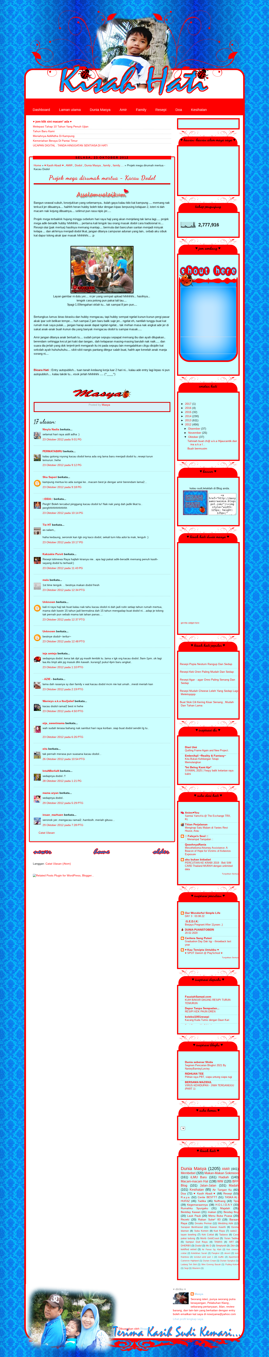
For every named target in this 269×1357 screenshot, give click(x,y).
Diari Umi (191, 747)
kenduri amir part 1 (203, 1257)
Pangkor (215, 1253)
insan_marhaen (53, 814)
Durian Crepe (209, 1260)
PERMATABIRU (52, 451)
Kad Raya (219, 1231)
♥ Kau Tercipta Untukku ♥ (202, 949)
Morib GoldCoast (209, 1238)
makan (212, 1212)
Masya (199, 1294)
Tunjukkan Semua (230, 874)
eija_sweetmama (54, 723)
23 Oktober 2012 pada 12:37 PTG (64, 619)
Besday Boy (231, 1212)
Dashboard (41, 110)
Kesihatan (199, 110)
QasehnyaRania (195, 844)
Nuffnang (219, 1201)
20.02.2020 (191, 932)
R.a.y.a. (185, 1197)
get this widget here (190, 623)
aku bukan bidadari (198, 859)
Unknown (49, 602)
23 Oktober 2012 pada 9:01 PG (62, 439)
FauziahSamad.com (198, 996)
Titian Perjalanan (196, 824)
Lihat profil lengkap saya (188, 1319)
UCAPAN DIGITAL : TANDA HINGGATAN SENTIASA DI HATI (70, 145)
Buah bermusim (197, 448)
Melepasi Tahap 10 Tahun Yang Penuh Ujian (60, 126)
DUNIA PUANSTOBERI (199, 929)
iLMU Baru (198, 1177)
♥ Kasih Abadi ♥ (54, 165)
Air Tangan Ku (222, 1189)
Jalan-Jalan (208, 1185)
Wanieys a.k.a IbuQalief (58, 701)
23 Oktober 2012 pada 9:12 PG (62, 465)
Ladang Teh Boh (189, 1264)
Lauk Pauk (194, 1215)
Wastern (196, 1268)
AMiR (69, 165)
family (106, 165)
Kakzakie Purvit (53, 554)
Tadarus (223, 1234)
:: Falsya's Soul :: (196, 836)
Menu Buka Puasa (220, 1215)
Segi (186, 1268)
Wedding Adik (225, 1223)
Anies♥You (192, 812)
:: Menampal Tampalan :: (199, 839)
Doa (178, 110)
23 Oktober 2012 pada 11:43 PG (63, 568)
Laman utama (70, 110)
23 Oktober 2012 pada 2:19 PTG (63, 689)
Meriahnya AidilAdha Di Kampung (53, 136)
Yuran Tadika (231, 1238)
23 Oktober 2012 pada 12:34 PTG (64, 590)
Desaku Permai (203, 1223)
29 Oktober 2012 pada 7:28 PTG (63, 825)
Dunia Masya (100, 110)
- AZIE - (47, 679)
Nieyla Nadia (51, 429)
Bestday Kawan (190, 1212)
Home (37, 165)
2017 (188, 403)
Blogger (145, 1328)
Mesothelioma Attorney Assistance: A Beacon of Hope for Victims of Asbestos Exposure (208, 851)
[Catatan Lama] (161, 856)
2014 (188, 416)
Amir (123, 110)
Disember (194, 428)
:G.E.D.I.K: (192, 921)
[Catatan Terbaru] (43, 856)
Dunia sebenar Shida (199, 1062)
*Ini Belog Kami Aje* (198, 767)
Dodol (78, 165)
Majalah (225, 1208)
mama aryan (51, 793)
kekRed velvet (189, 1249)
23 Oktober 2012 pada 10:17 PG (63, 542)
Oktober (193, 436)
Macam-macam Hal (194, 1181)
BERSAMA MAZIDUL (198, 1082)
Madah (233, 1185)
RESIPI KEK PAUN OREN (200, 1011)
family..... (118, 165)
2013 (188, 420)
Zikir (232, 1245)
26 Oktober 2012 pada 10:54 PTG (64, 759)
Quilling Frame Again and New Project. (207, 750)
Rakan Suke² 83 (209, 1219)
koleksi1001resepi (197, 1016)
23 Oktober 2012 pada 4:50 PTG (63, 711)
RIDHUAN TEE (194, 1073)
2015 (188, 412)
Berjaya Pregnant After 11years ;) (204, 924)
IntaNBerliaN (51, 770)
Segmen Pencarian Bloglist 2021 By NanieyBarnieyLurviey (205, 1067)
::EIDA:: (48, 499)
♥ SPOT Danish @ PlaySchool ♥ (204, 952)
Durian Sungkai (227, 1260)
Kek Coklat (208, 1234)
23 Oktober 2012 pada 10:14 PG (63, 513)
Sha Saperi (50, 477)
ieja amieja (50, 653)
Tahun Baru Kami (44, 131)
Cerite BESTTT (207, 1197)
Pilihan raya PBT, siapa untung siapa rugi (208, 1076)
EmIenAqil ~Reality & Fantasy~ (205, 755)
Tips (235, 1201)
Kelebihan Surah (199, 1253)
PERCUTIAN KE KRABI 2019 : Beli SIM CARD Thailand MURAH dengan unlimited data (209, 866)
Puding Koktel (231, 1264)
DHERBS (186, 1245)
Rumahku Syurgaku (194, 1208)
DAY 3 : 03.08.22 (194, 916)
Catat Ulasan (47, 832)
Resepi (160, 110)
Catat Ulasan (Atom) (58, 863)
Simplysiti (221, 1245)
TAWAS (218, 1242)
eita (45, 748)
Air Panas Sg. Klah (211, 1249)
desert (227, 1253)
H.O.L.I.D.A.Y (223, 1204)
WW (220, 1181)
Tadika (202, 1201)
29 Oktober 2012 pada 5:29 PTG (63, 803)
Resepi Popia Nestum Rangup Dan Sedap (206, 664)
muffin (221, 1257)
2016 (188, 407)
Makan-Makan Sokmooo (221, 1173)
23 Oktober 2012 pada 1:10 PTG (63, 667)
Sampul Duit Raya (197, 1242)
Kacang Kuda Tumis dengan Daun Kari (207, 1019)
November (195, 432)
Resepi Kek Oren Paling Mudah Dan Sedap (207, 671)
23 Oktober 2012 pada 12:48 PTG (64, 641)
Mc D (208, 1245)
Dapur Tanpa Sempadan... (202, 1008)
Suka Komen (201, 1231)
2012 (188, 424)
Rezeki (185, 1219)
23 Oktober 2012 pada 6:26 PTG (63, 737)
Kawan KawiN (218, 1227)
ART (231, 1242)
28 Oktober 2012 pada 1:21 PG (62, 780)
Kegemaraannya (197, 1204)
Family (141, 110)
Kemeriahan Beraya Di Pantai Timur (55, 140)
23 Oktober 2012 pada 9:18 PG (62, 487)
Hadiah (224, 1177)
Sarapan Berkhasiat (192, 1227)
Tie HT (47, 524)
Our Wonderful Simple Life (202, 912)
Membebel (188, 1173)
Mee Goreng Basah (211, 1264)
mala (46, 580)
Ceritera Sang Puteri (198, 938)
